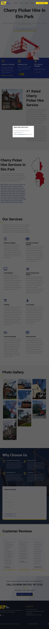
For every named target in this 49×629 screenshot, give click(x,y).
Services (16, 3)
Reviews (26, 3)
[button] (42, 3)
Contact (32, 3)
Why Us (21, 3)
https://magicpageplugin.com (20, 134)
